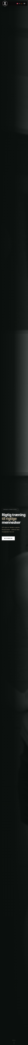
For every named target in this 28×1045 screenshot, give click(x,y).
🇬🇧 (19, 3)
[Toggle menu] (24, 3)
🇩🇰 (17, 3)
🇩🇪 (21, 3)
